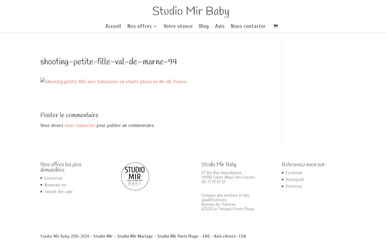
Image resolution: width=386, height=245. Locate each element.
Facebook (294, 172)
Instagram (295, 179)
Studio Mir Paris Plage (177, 236)
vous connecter (80, 125)
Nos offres (139, 26)
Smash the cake (58, 191)
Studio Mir (103, 236)
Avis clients (225, 236)
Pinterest (294, 186)
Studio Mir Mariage (135, 236)
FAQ (206, 236)
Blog (204, 26)
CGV (242, 236)
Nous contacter (248, 26)
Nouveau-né (55, 184)
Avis (220, 26)
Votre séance (178, 26)
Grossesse (53, 178)
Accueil (113, 26)
